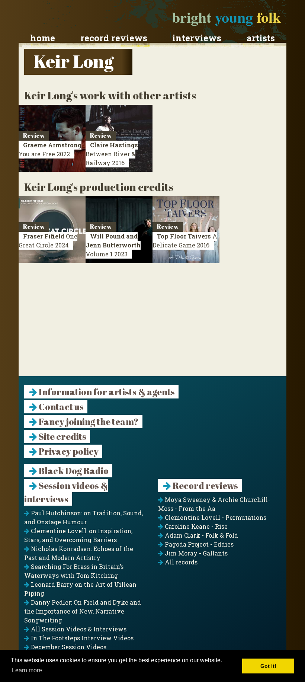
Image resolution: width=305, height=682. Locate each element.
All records (180, 562)
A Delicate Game (184, 240)
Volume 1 (113, 245)
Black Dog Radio (73, 471)
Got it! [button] (268, 666)
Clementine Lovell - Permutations (214, 517)
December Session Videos (67, 647)
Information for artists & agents (106, 392)
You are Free (50, 149)
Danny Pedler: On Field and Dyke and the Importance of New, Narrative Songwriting (82, 611)
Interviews (196, 38)
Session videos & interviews (66, 492)
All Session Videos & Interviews (77, 629)
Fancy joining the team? (88, 422)
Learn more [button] (27, 670)
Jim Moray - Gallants (195, 553)
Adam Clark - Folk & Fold (200, 535)
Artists (261, 38)
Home (42, 38)
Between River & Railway (112, 154)
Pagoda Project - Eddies (198, 544)
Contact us (60, 407)
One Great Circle (48, 240)
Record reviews (113, 38)
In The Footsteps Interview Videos (81, 638)
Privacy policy (68, 451)
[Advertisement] (152, 324)
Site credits (61, 436)
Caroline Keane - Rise (195, 526)
